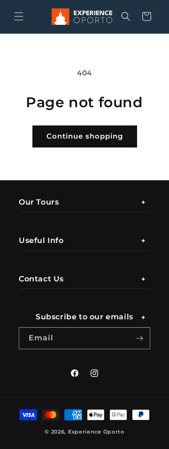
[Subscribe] (139, 338)
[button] (18, 16)
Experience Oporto (96, 431)
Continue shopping (84, 136)
